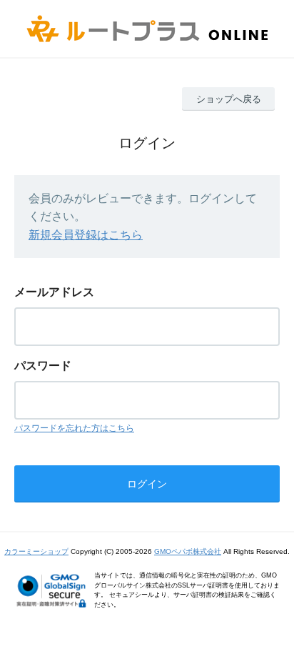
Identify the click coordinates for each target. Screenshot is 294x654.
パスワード (42, 366)
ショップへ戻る (228, 99)
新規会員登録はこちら (86, 235)
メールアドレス (54, 292)
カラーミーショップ (36, 551)
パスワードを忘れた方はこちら (74, 428)
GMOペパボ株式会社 (187, 551)
